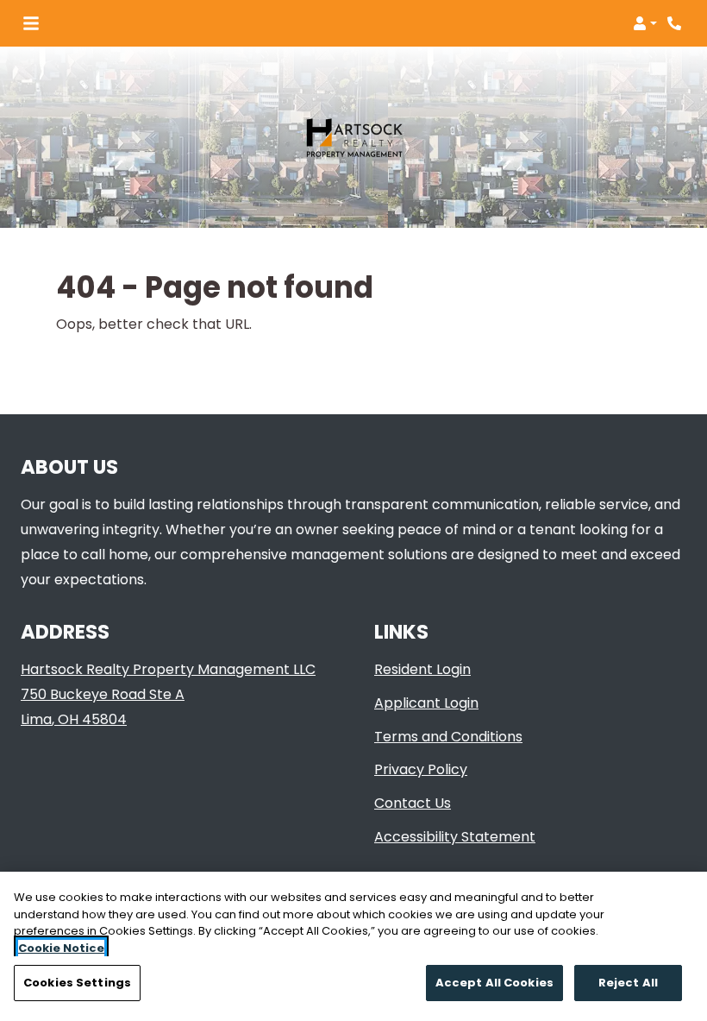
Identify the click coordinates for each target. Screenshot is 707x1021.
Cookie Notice (61, 948)
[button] (645, 23)
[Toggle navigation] (31, 23)
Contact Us (412, 803)
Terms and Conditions (448, 736)
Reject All (628, 982)
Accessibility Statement (454, 836)
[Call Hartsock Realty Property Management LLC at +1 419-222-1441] (676, 23)
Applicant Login (426, 702)
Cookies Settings (77, 982)
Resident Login (422, 669)
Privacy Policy (420, 769)
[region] (353, 946)
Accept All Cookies (494, 982)
